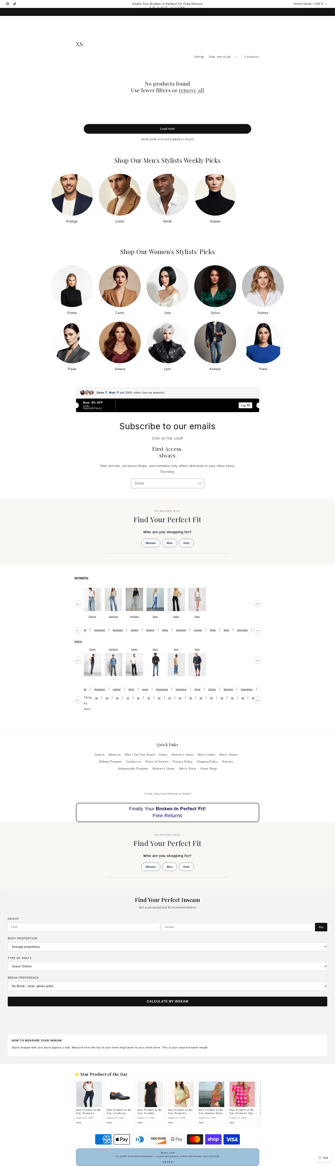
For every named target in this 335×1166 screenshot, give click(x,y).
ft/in (321, 927)
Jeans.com (160, 794)
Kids (186, 543)
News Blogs (208, 768)
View (78, 1122)
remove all (191, 90)
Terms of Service (157, 761)
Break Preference (23, 977)
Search (99, 754)
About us (115, 754)
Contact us (133, 761)
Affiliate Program (110, 761)
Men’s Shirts (188, 768)
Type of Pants (19, 958)
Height (13, 918)
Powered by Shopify (179, 794)
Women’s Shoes (163, 768)
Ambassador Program (133, 768)
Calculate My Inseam (167, 1001)
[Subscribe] (199, 483)
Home (163, 754)
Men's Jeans (206, 754)
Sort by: (199, 56)
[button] (8, 9)
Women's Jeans (182, 754)
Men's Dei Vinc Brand (140, 754)
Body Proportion (22, 938)
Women (151, 543)
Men (170, 543)
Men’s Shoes (228, 754)
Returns (227, 761)
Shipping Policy (207, 761)
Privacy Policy (183, 761)
